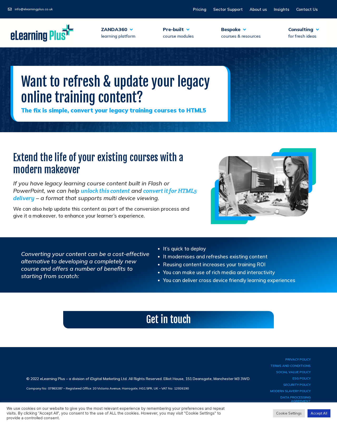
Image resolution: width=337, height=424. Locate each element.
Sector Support (228, 9)
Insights (281, 9)
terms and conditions (290, 366)
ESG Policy (302, 378)
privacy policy (298, 359)
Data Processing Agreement (295, 399)
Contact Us (307, 9)
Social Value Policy (293, 372)
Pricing (199, 9)
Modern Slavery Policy (290, 391)
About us (258, 9)
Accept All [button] (319, 413)
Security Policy (297, 385)
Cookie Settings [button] (289, 413)
